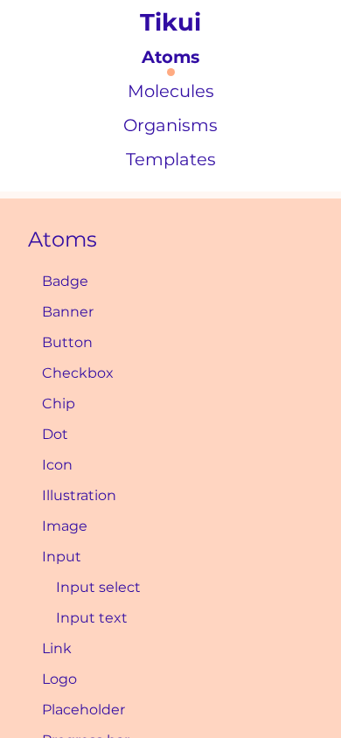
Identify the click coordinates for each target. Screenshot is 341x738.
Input (61, 556)
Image (64, 526)
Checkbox (78, 373)
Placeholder (83, 709)
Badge (65, 281)
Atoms (62, 239)
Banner (68, 311)
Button (67, 342)
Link (57, 648)
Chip (58, 403)
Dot (55, 434)
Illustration (79, 495)
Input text (92, 617)
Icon (57, 464)
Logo (59, 679)
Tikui (170, 22)
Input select (98, 587)
